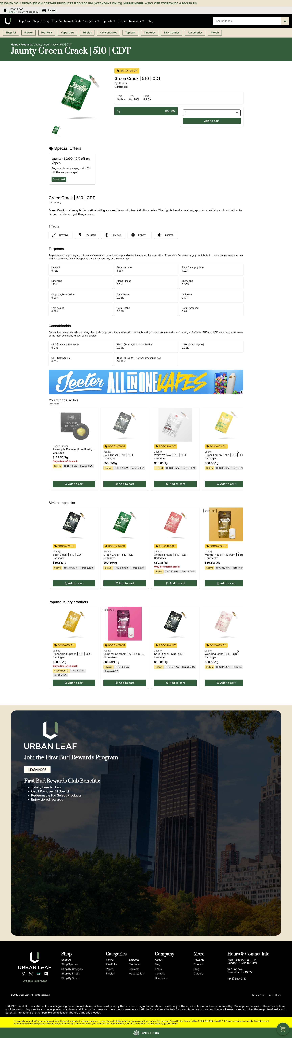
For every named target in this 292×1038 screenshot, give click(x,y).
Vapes (109, 969)
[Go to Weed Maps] (38, 974)
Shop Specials (69, 964)
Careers (198, 973)
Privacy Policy (258, 995)
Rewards (199, 959)
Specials (107, 21)
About (158, 959)
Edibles (110, 973)
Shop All (66, 959)
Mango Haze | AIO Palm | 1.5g (224, 554)
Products (26, 44)
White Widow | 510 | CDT (170, 455)
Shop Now (24, 21)
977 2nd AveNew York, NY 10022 (239, 970)
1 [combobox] (186, 112)
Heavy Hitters (60, 445)
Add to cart (212, 121)
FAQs (158, 969)
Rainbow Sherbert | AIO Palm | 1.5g (122, 655)
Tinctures (134, 964)
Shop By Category (72, 969)
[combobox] (247, 21)
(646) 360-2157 (237, 978)
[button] (30, 10)
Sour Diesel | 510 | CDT (118, 455)
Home (14, 44)
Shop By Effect (70, 973)
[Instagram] (23, 974)
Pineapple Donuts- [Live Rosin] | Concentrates (73, 451)
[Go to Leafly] (31, 974)
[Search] (285, 21)
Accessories (136, 973)
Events (122, 21)
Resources (135, 21)
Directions (161, 978)
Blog (150, 21)
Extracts (134, 959)
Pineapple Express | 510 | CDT (72, 654)
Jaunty (107, 451)
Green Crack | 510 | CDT (119, 554)
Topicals (134, 969)
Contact (160, 973)
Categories (89, 21)
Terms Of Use (274, 995)
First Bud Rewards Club (66, 21)
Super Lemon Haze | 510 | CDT (225, 455)
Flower (110, 959)
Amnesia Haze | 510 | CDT (171, 554)
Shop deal (59, 179)
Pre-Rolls (111, 964)
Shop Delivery (41, 21)
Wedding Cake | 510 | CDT (222, 654)
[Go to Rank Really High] (146, 1032)
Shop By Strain (70, 978)
